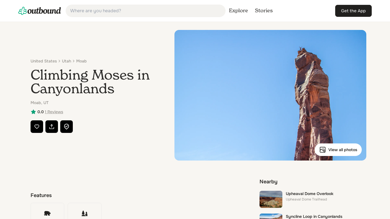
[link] (39, 10)
